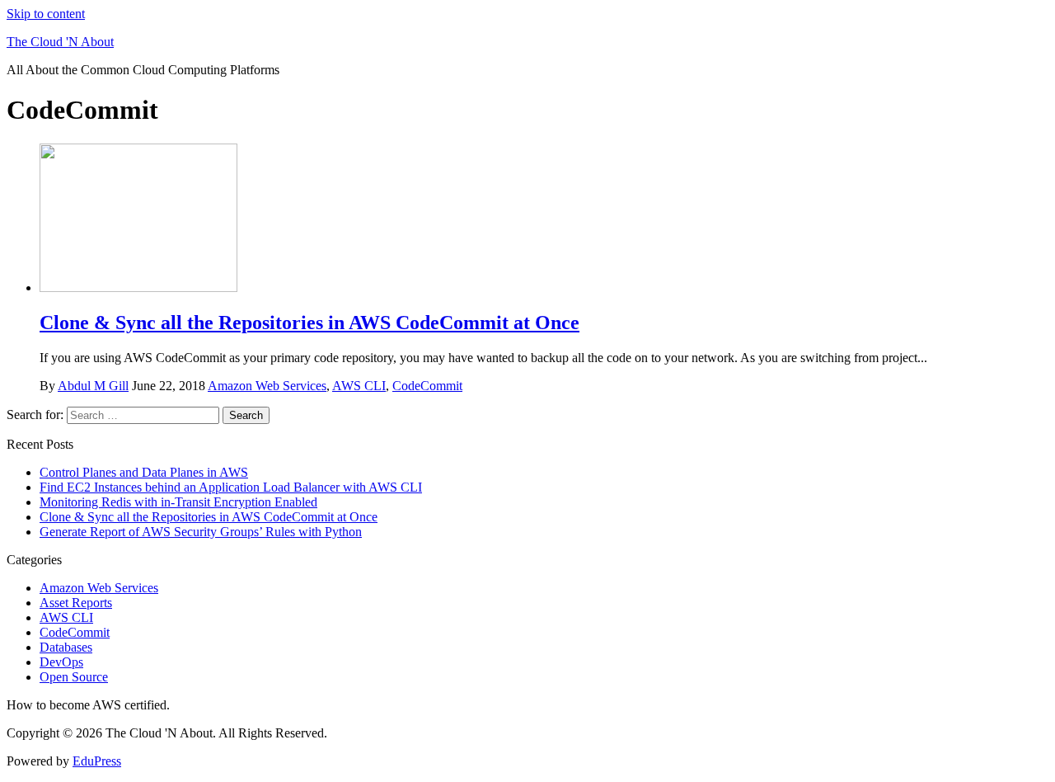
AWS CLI (359, 386)
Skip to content (46, 14)
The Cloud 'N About (60, 42)
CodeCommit (427, 386)
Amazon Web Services (267, 386)
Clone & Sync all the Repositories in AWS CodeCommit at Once (309, 322)
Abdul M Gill (93, 386)
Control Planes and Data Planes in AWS (144, 472)
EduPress (97, 761)
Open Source (74, 677)
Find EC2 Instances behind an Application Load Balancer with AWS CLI (231, 487)
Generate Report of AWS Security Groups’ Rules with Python (201, 532)
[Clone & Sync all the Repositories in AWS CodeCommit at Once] (138, 287)
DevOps (61, 662)
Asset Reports (76, 603)
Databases (66, 647)
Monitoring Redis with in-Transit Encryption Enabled (178, 502)
